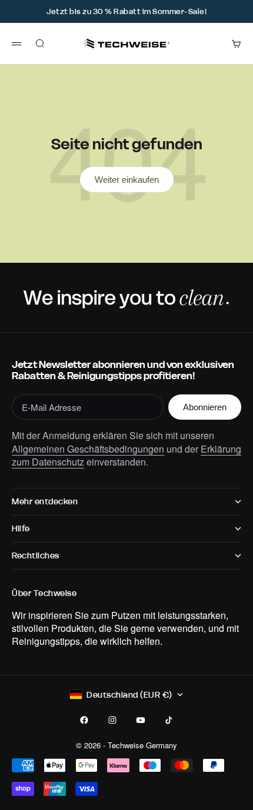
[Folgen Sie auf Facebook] (84, 720)
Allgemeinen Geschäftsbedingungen (88, 449)
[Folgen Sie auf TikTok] (169, 720)
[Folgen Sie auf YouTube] (140, 720)
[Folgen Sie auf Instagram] (112, 720)
